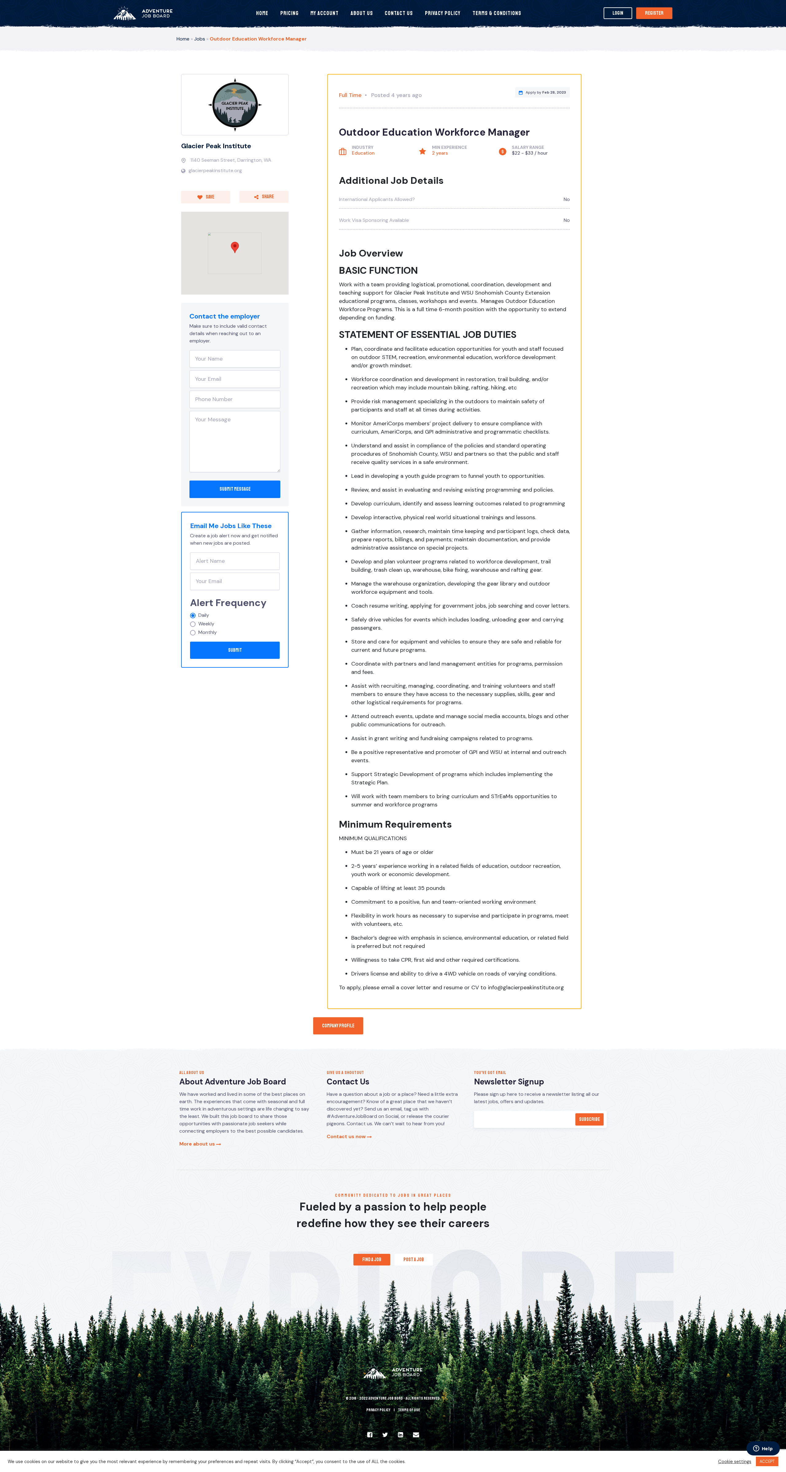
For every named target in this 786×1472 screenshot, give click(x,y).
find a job (371, 1260)
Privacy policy (378, 1410)
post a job (413, 1260)
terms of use (409, 1410)
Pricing (289, 13)
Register (654, 13)
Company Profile (338, 1026)
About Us (362, 13)
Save (209, 197)
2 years (440, 153)
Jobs (199, 39)
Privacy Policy (443, 13)
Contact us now (347, 1136)
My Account (324, 13)
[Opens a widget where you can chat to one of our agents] (763, 1449)
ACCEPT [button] (767, 1461)
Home (262, 13)
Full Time (350, 95)
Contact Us (399, 13)
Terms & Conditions (497, 13)
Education (363, 153)
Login (618, 13)
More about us (197, 1144)
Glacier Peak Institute (216, 145)
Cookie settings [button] (734, 1461)
